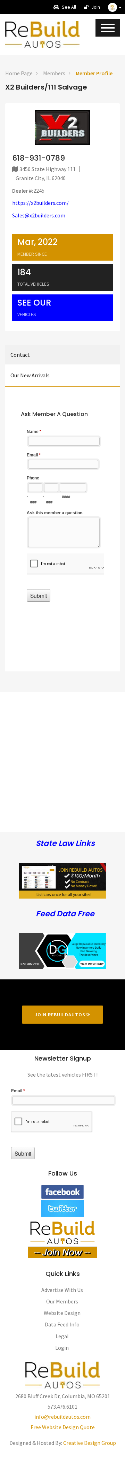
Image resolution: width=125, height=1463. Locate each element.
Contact (20, 354)
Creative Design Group (89, 1442)
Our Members (62, 1301)
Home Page (19, 73)
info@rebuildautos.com (62, 1416)
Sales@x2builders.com (38, 215)
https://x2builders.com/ (40, 202)
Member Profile (94, 73)
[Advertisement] (62, 755)
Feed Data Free (65, 914)
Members (54, 73)
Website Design (62, 1312)
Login (62, 1347)
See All (68, 7)
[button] (115, 7)
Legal (62, 1336)
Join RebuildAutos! (61, 1014)
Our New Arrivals (30, 375)
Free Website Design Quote (63, 1427)
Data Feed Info (62, 1324)
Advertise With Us (62, 1289)
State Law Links (65, 844)
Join (95, 7)
